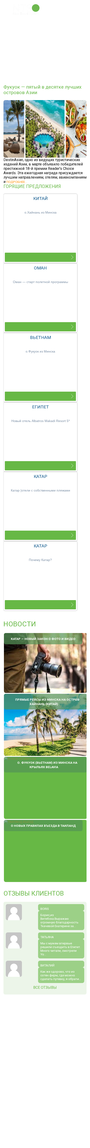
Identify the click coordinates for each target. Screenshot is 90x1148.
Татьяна (47, 937)
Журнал (48, 56)
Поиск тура (29, 42)
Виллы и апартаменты (32, 48)
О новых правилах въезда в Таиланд (43, 825)
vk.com (35, 1044)
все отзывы (45, 987)
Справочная (30, 56)
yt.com (43, 1044)
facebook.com (28, 1044)
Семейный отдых (34, 36)
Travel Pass (30, 31)
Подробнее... (16, 182)
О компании (30, 26)
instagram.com (50, 1044)
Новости (19, 624)
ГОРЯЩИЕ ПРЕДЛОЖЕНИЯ (32, 186)
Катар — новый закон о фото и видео (43, 639)
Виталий (47, 965)
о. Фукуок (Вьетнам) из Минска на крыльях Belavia (47, 765)
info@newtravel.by (41, 1081)
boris (44, 909)
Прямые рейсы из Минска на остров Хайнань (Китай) (47, 702)
